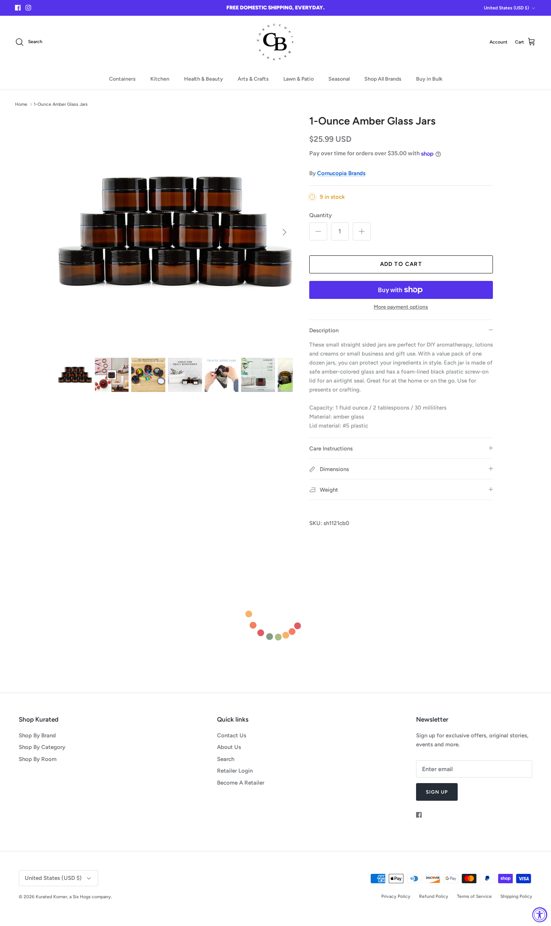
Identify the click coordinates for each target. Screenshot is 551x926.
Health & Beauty (203, 79)
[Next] (284, 232)
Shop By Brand (37, 735)
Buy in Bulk (429, 79)
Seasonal (339, 79)
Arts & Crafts (253, 79)
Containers (122, 79)
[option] (175, 232)
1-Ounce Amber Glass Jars (61, 104)
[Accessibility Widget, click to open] (539, 914)
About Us (229, 747)
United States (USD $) (506, 8)
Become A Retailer (240, 782)
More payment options (401, 307)
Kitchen (159, 79)
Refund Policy (433, 896)
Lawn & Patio (298, 79)
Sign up (437, 792)
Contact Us (231, 735)
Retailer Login (235, 770)
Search (225, 759)
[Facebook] (18, 8)
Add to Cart (401, 264)
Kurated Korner (51, 896)
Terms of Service (474, 896)
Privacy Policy (395, 896)
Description (323, 330)
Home (21, 104)
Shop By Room (38, 759)
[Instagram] (28, 8)
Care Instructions (331, 448)
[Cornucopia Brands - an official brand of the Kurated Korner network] (275, 42)
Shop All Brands (382, 79)
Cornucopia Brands (341, 173)
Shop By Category (42, 747)
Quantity (320, 215)
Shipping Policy (516, 896)
